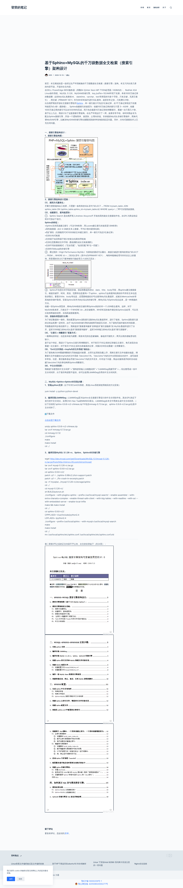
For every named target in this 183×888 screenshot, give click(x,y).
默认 (67, 75)
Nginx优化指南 (140, 864)
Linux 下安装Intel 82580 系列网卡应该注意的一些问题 (111, 864)
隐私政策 (156, 7)
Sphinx (80, 103)
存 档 (142, 7)
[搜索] (171, 7)
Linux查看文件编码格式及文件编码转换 (27, 864)
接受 (11, 879)
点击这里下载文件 (53, 420)
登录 (67, 833)
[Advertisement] (91, 41)
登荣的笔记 (19, 7)
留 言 (148, 7)
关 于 (164, 7)
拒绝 (20, 879)
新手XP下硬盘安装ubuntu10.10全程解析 (69, 864)
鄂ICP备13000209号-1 (91, 881)
